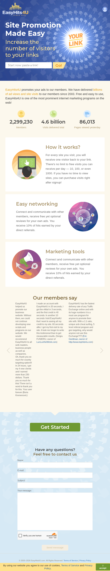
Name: (20, 460)
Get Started (55, 427)
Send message (55, 547)
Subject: (21, 480)
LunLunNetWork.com (46, 342)
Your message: (24, 490)
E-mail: (20, 470)
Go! (58, 65)
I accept (102, 567)
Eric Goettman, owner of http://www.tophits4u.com (80, 339)
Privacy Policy (85, 560)
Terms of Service (71, 560)
